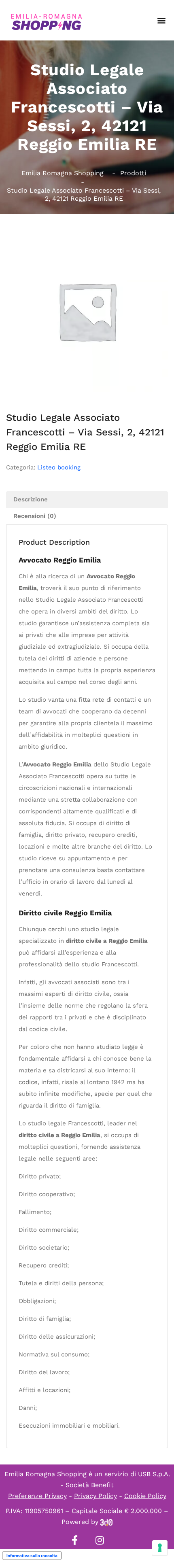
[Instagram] (99, 1540)
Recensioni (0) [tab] (34, 516)
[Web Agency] (106, 1522)
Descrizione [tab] (30, 499)
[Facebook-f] (74, 1540)
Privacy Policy (95, 1496)
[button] (161, 20)
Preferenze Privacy (37, 1496)
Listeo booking (59, 467)
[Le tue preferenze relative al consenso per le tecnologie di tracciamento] (160, 1548)
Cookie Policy (145, 1496)
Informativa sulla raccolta (31, 1555)
